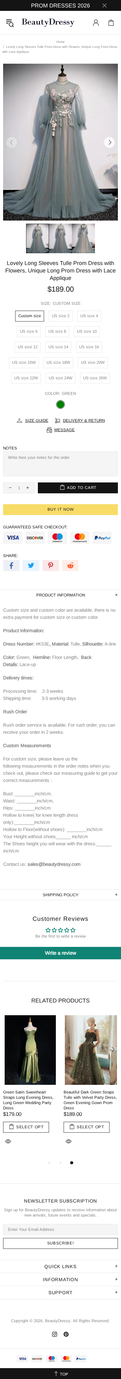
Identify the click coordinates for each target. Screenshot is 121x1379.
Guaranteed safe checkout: (35, 527)
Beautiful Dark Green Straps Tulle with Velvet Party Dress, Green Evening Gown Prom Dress (90, 1100)
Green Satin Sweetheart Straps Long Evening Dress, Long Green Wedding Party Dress (28, 1100)
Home (60, 41)
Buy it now (60, 509)
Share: (10, 555)
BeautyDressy (48, 22)
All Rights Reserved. (91, 1320)
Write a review (60, 953)
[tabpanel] (30, 1087)
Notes (10, 448)
